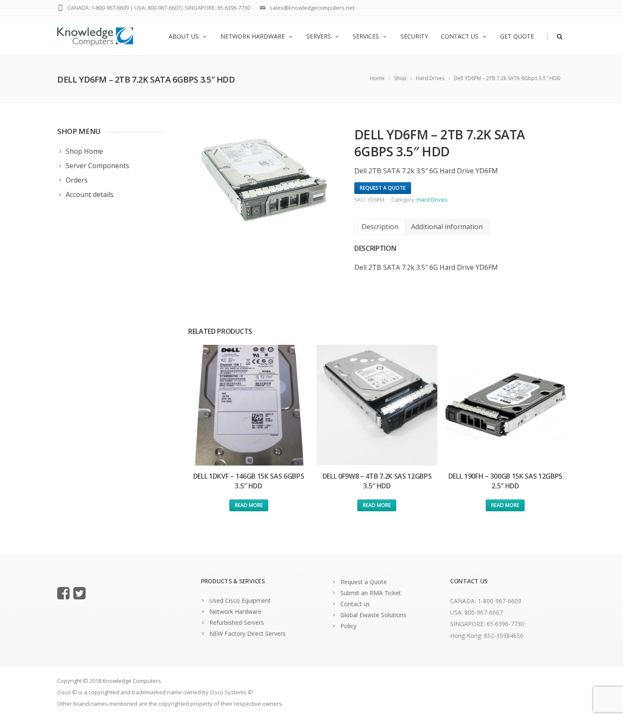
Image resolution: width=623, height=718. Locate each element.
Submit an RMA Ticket (370, 593)
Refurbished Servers (236, 622)
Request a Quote (363, 582)
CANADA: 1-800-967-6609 (98, 7)
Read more (249, 505)
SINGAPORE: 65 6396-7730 (217, 7)
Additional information (447, 226)
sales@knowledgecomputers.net (312, 7)
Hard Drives (432, 199)
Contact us (459, 36)
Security (414, 36)
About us (184, 36)
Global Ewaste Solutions (373, 615)
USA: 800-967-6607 (157, 7)
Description (380, 226)
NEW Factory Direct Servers (247, 633)
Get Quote (517, 36)
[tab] (380, 227)
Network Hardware (252, 36)
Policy (348, 626)
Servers (318, 36)
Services (366, 36)
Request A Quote (383, 187)
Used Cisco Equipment (240, 600)
